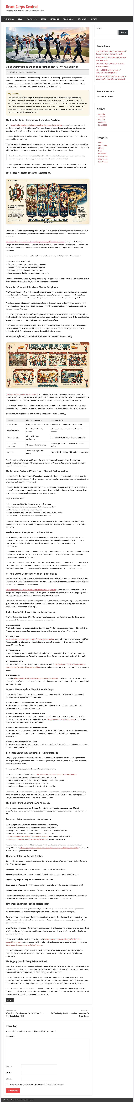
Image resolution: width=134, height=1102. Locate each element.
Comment (10, 1036)
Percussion (54, 19)
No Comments (31, 72)
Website (9, 1079)
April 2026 (102, 122)
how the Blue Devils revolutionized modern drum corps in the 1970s (36, 125)
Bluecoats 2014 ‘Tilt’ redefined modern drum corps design (36, 678)
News (20, 19)
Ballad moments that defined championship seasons (28, 836)
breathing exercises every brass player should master (57, 774)
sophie (21, 72)
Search (99, 28)
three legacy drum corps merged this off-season (24, 945)
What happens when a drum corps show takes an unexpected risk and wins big (49, 848)
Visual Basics (68, 19)
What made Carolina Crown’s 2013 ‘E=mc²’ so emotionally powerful (31, 590)
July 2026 (101, 114)
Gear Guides (82, 19)
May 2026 (101, 119)
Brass (43, 19)
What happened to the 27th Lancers (61, 719)
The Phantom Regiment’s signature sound (21, 394)
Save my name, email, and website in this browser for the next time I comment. (36, 1084)
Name (9, 1066)
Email (8, 1073)
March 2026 (102, 125)
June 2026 (102, 117)
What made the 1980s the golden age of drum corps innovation (30, 639)
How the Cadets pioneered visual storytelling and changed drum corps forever (35, 242)
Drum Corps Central (22, 6)
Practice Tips (32, 19)
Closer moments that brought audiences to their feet (28, 839)
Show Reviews (9, 19)
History (94, 19)
